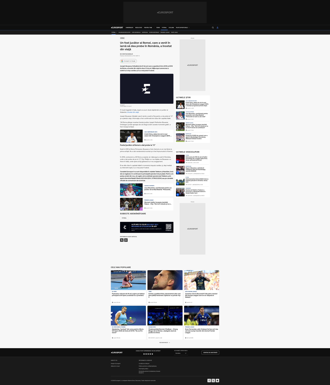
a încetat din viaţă (132, 112)
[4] (150, 354)
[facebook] (209, 380)
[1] (144, 354)
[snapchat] (217, 380)
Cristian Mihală (127, 54)
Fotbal (122, 38)
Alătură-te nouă (115, 366)
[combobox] (181, 353)
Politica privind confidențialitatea (148, 366)
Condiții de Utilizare (144, 363)
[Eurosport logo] (117, 27)
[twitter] (213, 380)
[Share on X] (121, 240)
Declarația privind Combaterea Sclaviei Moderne (149, 372)
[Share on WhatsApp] (126, 240)
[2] (146, 354)
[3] (148, 354)
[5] (152, 354)
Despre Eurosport (115, 363)
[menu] (212, 27)
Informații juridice (143, 368)
